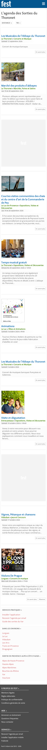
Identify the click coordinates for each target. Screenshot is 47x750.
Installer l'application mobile (12, 737)
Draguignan (7, 649)
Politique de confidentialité (11, 699)
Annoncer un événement (11, 715)
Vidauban (6, 639)
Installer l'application (11, 614)
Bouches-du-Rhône (10, 671)
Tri (18, 23)
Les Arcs (5, 642)
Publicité (4, 741)
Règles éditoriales (8, 696)
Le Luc (5, 636)
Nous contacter (7, 722)
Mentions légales (7, 693)
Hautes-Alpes (8, 664)
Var (3, 674)
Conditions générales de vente (13, 703)
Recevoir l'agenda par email (14, 618)
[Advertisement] (23, 143)
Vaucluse (6, 678)
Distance (7, 23)
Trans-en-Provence (10, 646)
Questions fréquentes (9, 718)
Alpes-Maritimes (9, 667)
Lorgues (5, 633)
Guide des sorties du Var (13, 621)
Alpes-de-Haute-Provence (13, 660)
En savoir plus (40, 52)
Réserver (42, 599)
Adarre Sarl (9, 746)
